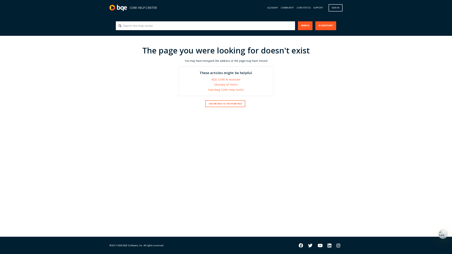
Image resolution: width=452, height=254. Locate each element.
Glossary (272, 7)
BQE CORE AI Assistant (226, 79)
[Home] (118, 8)
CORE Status (304, 7)
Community (287, 7)
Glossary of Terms (226, 84)
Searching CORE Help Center (226, 89)
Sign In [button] (335, 7)
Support (318, 7)
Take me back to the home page (225, 103)
